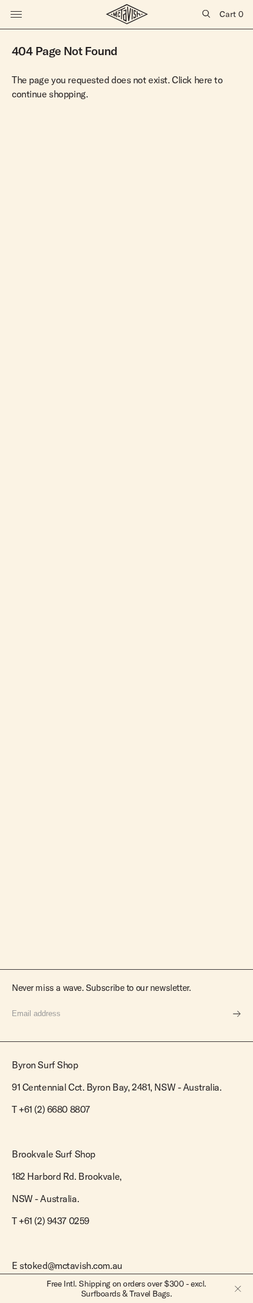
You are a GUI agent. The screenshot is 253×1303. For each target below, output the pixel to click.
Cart (231, 14)
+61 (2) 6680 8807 (54, 1109)
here (203, 80)
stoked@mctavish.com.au (70, 1265)
